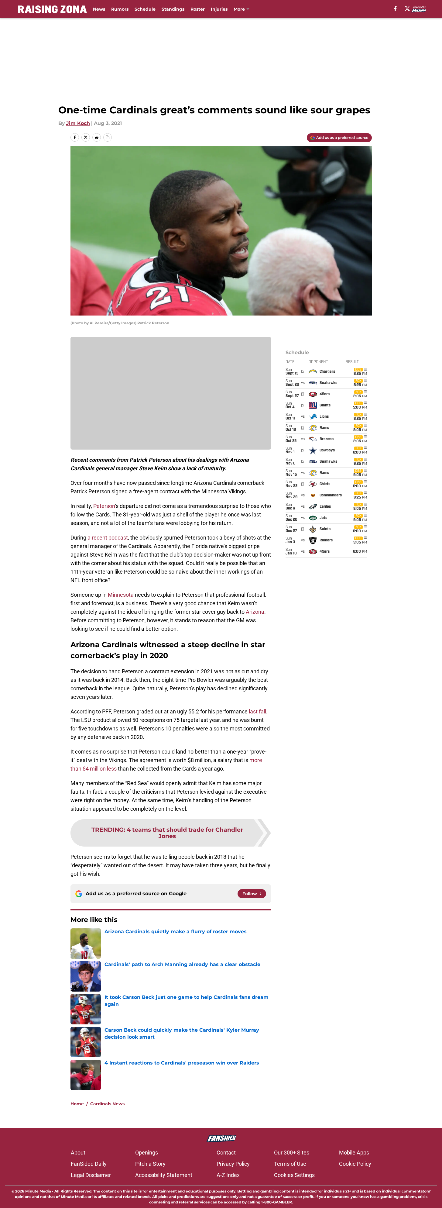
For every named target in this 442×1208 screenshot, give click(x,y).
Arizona (255, 612)
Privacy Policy (233, 1164)
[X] (407, 8)
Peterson (104, 506)
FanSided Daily (89, 1164)
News (99, 9)
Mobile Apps (354, 1152)
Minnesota (121, 595)
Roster (197, 9)
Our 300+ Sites (291, 1152)
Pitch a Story (150, 1164)
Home (77, 1103)
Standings (173, 9)
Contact (226, 1152)
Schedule (145, 9)
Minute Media (38, 1191)
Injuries (219, 9)
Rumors (119, 9)
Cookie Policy (355, 1164)
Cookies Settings (294, 1175)
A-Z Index (228, 1175)
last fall (257, 711)
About (78, 1152)
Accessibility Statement (163, 1175)
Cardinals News (107, 1103)
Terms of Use (290, 1164)
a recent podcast (107, 537)
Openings (146, 1152)
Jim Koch (78, 123)
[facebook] (395, 8)
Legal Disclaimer (91, 1175)
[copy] (107, 137)
